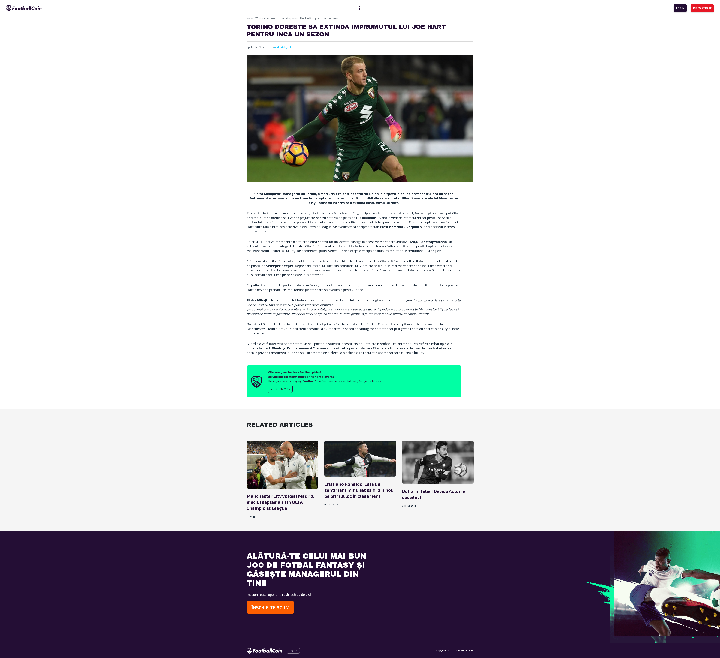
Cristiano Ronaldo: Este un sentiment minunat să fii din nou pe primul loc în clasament (359, 490)
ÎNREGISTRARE (702, 8)
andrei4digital (282, 47)
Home (250, 18)
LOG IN (680, 8)
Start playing (280, 388)
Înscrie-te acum (270, 607)
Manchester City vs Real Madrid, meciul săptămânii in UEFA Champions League (280, 502)
